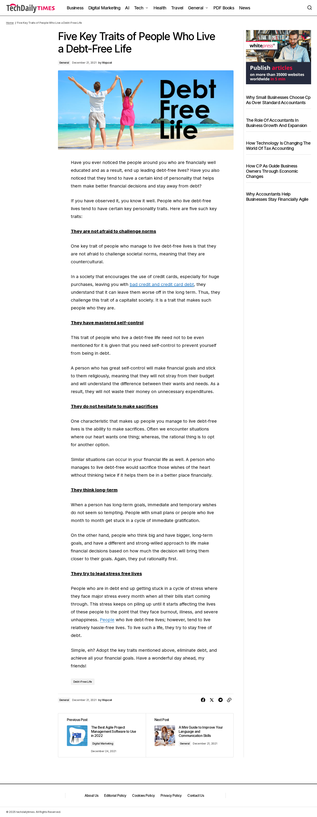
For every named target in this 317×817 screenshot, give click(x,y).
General (64, 62)
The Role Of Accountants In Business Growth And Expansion (276, 123)
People (107, 619)
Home (10, 22)
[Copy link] (229, 700)
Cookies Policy (143, 795)
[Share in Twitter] (211, 700)
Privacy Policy (171, 795)
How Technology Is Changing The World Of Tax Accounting (278, 145)
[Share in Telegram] (220, 700)
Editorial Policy (115, 795)
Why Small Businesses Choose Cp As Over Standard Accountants (278, 100)
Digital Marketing (102, 743)
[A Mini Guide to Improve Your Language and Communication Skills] (189, 735)
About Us (91, 795)
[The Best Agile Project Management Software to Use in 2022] (102, 735)
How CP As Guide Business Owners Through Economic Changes (272, 171)
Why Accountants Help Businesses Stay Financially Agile (277, 196)
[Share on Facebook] (203, 700)
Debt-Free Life (82, 681)
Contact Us (195, 795)
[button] (309, 8)
